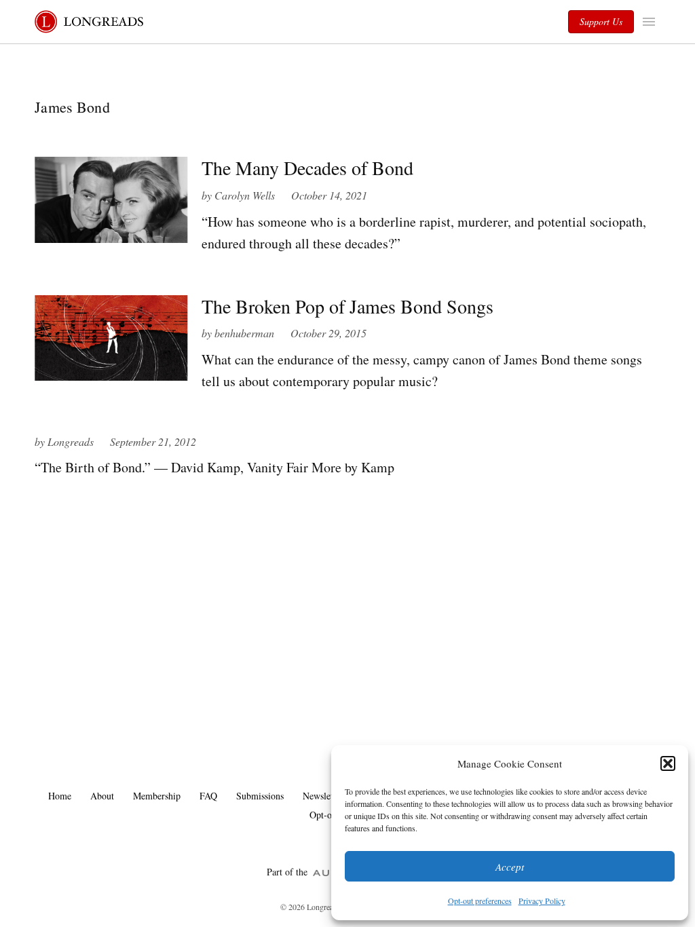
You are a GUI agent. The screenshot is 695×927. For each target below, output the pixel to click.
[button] (668, 763)
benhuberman (244, 333)
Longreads (71, 441)
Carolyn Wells (244, 195)
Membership (157, 795)
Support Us (601, 21)
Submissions (260, 795)
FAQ (208, 795)
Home (59, 795)
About (102, 795)
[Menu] (650, 22)
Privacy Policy (542, 900)
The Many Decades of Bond (307, 168)
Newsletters (325, 795)
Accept (509, 866)
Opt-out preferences (480, 900)
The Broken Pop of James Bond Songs (347, 306)
